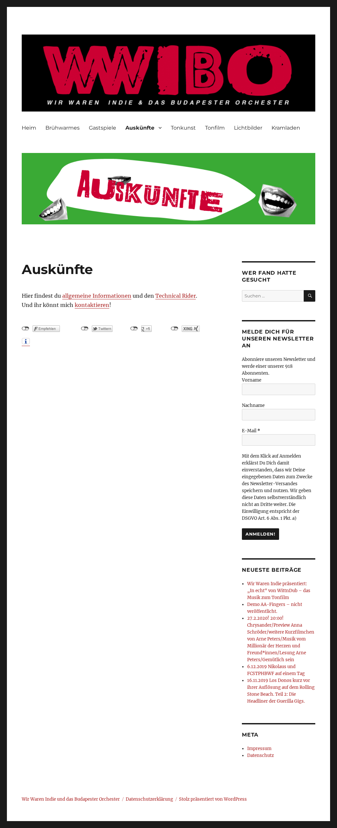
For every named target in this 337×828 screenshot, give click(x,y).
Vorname (251, 380)
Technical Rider (175, 295)
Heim (29, 128)
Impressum (259, 748)
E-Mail (251, 431)
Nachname (253, 405)
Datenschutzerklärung (149, 799)
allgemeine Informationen (96, 295)
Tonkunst (183, 128)
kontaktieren (92, 305)
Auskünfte (139, 128)
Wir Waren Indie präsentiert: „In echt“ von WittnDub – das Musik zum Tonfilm (278, 590)
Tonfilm (215, 128)
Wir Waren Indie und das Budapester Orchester (71, 799)
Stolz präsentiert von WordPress (213, 799)
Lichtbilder (248, 128)
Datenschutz (260, 755)
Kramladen (286, 128)
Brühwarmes (62, 128)
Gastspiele (102, 128)
